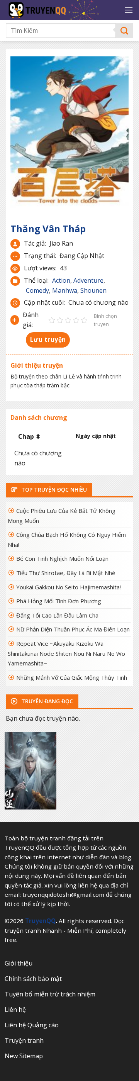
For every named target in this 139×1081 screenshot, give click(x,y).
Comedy (37, 290)
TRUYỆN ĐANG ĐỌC (46, 701)
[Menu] (128, 9)
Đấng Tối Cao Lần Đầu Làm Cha (57, 615)
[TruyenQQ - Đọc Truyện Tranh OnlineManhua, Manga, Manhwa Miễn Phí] (62, 10)
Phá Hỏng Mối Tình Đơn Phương (58, 601)
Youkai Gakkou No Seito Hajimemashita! (68, 587)
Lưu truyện (48, 339)
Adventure (88, 280)
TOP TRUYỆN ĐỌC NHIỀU (53, 489)
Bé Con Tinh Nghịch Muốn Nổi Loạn (62, 558)
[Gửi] (124, 30)
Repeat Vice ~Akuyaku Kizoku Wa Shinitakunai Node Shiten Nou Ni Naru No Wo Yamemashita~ (66, 653)
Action (61, 280)
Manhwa (64, 290)
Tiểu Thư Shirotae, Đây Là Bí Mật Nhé (65, 573)
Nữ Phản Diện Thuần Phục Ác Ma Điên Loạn (73, 629)
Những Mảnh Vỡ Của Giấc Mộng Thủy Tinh (71, 677)
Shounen (93, 290)
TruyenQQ (40, 921)
